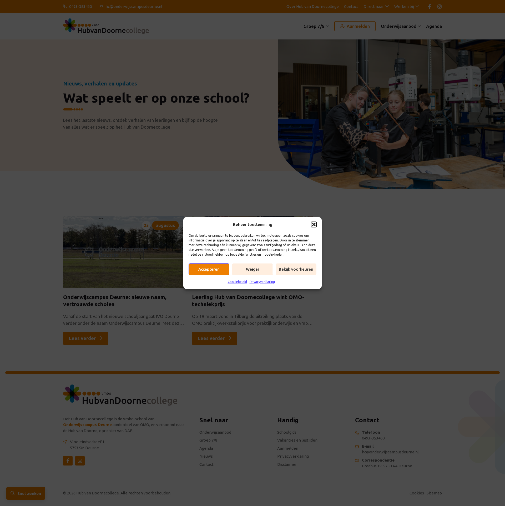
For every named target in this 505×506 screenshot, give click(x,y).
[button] (313, 224)
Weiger (252, 269)
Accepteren (209, 269)
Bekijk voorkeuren (296, 269)
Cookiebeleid (237, 281)
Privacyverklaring (262, 281)
